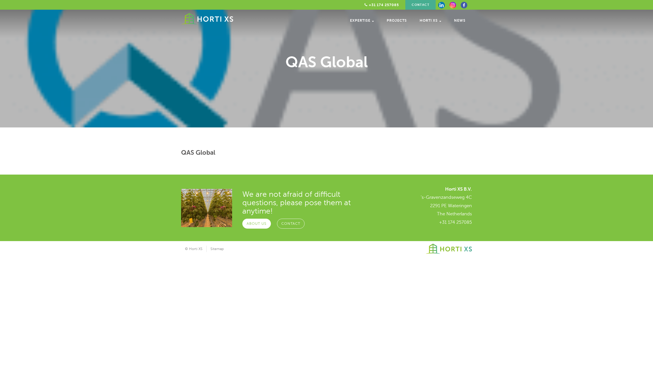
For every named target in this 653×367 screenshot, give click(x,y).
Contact (420, 5)
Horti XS (429, 20)
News (460, 20)
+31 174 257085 (455, 222)
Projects (397, 20)
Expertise (360, 20)
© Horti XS (194, 249)
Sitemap (217, 249)
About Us (257, 224)
